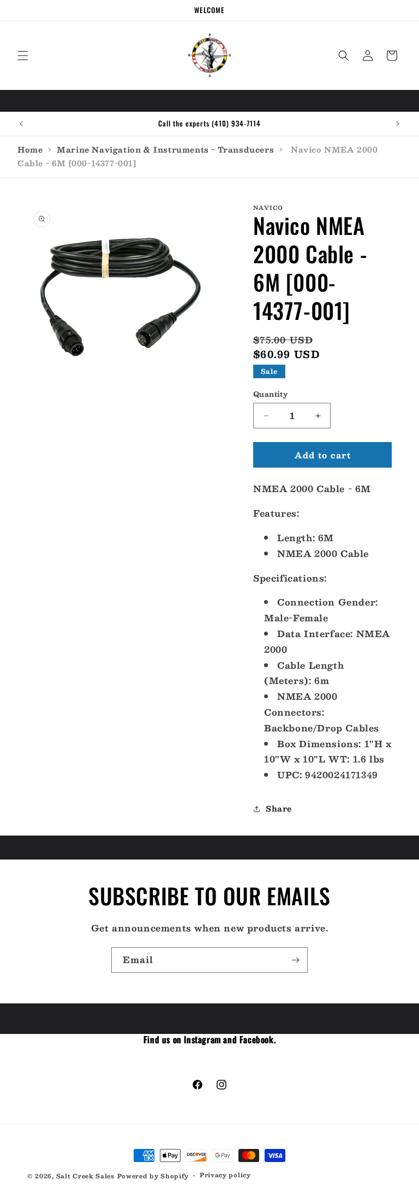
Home (30, 149)
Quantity (270, 394)
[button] (23, 56)
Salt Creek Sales (85, 1176)
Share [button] (279, 808)
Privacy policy (225, 1175)
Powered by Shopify (153, 1176)
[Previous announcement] (21, 124)
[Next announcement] (398, 124)
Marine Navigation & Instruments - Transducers (165, 149)
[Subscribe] (295, 960)
